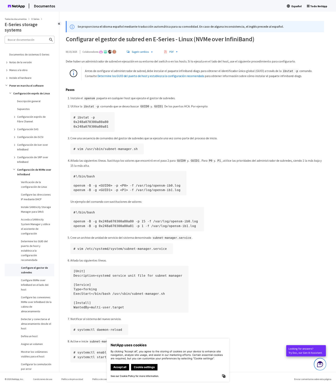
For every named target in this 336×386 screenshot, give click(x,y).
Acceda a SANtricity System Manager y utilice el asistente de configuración (35, 226)
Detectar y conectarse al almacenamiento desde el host (36, 323)
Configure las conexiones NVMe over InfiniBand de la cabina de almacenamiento (36, 304)
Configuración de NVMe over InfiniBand (34, 172)
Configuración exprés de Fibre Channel (31, 119)
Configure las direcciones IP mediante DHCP (36, 197)
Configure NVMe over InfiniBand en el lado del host (34, 284)
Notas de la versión (20, 62)
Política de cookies (101, 379)
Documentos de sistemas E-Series (29, 54)
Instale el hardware (20, 78)
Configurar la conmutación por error (36, 366)
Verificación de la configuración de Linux (34, 184)
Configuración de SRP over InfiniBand (32, 159)
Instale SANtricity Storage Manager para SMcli (36, 209)
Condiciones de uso (42, 379)
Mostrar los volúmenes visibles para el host (34, 354)
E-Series (36, 19)
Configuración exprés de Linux (31, 93)
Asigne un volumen (32, 344)
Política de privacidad (72, 379)
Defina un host (29, 336)
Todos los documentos (16, 19)
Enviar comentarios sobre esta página (312, 379)
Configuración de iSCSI (30, 137)
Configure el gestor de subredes (34, 270)
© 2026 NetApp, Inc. (14, 379)
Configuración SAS (27, 129)
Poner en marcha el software (26, 85)
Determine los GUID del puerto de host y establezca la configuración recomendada (34, 250)
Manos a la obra (18, 70)
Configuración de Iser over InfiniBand (32, 147)
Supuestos (23, 109)
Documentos (44, 6)
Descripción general (28, 101)
